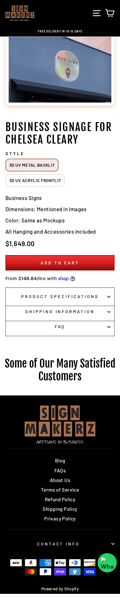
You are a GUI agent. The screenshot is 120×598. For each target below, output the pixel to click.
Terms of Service (60, 490)
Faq (60, 326)
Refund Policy (60, 499)
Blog (60, 460)
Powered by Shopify (60, 588)
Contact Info (58, 543)
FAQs (60, 470)
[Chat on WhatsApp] (107, 562)
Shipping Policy (60, 509)
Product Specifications (60, 296)
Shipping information (60, 311)
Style (15, 153)
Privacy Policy (60, 518)
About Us (60, 480)
